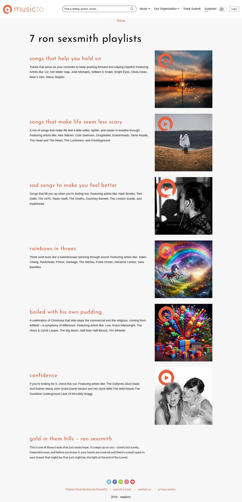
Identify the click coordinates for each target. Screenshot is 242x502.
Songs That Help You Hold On (65, 58)
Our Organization (165, 8)
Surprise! (210, 8)
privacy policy (166, 489)
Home (121, 20)
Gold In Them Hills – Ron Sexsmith (71, 439)
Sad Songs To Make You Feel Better (73, 185)
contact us (144, 489)
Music (144, 8)
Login (234, 9)
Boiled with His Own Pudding (66, 312)
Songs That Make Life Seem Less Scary (76, 122)
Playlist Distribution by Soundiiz (86, 489)
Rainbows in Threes (53, 248)
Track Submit (192, 8)
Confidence (43, 375)
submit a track (122, 489)
